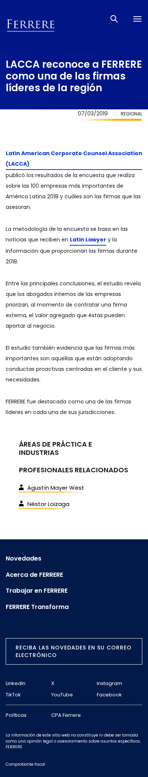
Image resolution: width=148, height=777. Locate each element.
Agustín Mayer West (55, 488)
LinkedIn (15, 683)
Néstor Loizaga (48, 504)
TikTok (13, 694)
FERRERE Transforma (37, 607)
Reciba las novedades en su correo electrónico (74, 651)
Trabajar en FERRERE (37, 591)
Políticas (16, 715)
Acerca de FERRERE (34, 575)
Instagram (109, 683)
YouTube (62, 694)
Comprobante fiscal (25, 764)
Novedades (23, 558)
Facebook (109, 694)
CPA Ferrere (66, 715)
